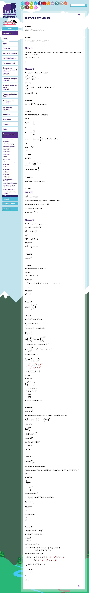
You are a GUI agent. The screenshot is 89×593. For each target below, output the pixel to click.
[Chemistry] (27, 3)
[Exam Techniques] (36, 7)
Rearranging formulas (10, 53)
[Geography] (57, 3)
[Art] (23, 7)
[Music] (65, 3)
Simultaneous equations (7, 109)
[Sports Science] (27, 7)
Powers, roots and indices (8, 135)
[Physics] (36, 3)
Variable (5, 39)
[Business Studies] (31, 7)
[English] (48, 3)
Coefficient (6, 48)
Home (10, 29)
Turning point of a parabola (8, 102)
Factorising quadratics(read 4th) (10, 95)
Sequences (6, 124)
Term (5, 44)
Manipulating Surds (9, 63)
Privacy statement (9, 204)
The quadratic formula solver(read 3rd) (10, 87)
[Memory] (23, 3)
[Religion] (61, 3)
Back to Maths (7, 33)
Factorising (6, 114)
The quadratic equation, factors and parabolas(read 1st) (10, 71)
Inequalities (7, 119)
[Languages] (53, 3)
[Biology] (31, 3)
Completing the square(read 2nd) (10, 79)
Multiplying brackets (9, 58)
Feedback (6, 199)
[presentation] (31, 30)
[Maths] (40, 3)
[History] (44, 3)
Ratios (5, 129)
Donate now (7, 209)
